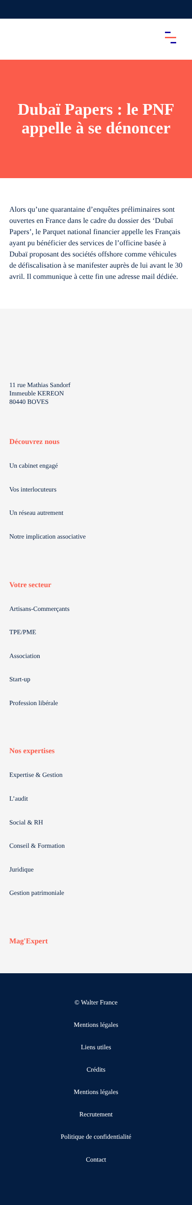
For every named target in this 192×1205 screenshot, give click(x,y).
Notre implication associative (47, 536)
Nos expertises (32, 751)
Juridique (21, 869)
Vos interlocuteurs (32, 489)
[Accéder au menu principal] (170, 37)
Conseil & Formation (37, 846)
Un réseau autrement (36, 513)
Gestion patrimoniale (36, 893)
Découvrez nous (34, 442)
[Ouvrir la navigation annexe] (15, 9)
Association (24, 656)
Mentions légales (96, 1025)
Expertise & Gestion (35, 775)
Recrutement (96, 1114)
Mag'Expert (28, 941)
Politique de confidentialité (96, 1137)
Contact (96, 1160)
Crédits (96, 1069)
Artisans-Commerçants (39, 609)
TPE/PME (22, 632)
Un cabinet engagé (33, 466)
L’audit (18, 799)
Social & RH (26, 822)
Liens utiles (96, 1047)
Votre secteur (30, 585)
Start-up (19, 679)
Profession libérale (33, 703)
